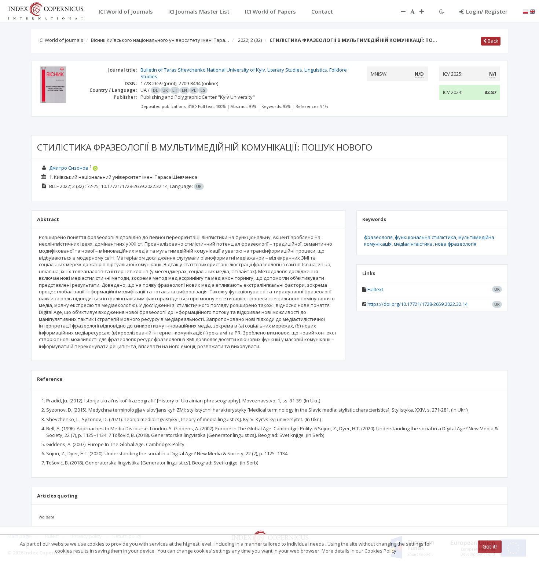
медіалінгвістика (413, 243)
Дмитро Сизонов (68, 167)
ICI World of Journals (60, 40)
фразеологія (378, 237)
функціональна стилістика (425, 237)
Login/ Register (486, 11)
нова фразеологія (455, 243)
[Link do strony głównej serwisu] (45, 10)
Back (492, 40)
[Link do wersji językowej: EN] (532, 11)
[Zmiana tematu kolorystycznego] (442, 11)
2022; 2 (250, 40)
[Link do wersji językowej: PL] (525, 11)
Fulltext (375, 289)
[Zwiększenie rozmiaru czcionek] (425, 11)
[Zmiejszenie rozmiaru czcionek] (399, 11)
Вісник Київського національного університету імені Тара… (160, 40)
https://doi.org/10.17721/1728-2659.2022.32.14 (417, 304)
